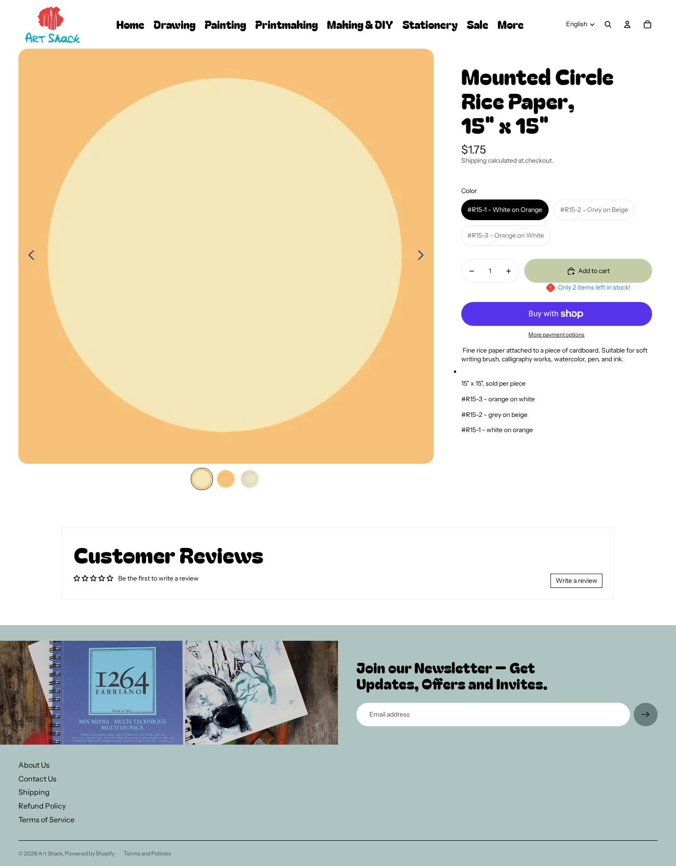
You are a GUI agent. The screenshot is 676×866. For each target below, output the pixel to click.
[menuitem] (510, 24)
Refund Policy (42, 805)
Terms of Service (46, 819)
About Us (34, 764)
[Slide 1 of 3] (202, 479)
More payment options (556, 335)
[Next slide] (423, 256)
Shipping (34, 792)
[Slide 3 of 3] (250, 479)
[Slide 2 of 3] (226, 479)
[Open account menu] (627, 24)
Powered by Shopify (90, 853)
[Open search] (608, 24)
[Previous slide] (28, 256)
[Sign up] (646, 715)
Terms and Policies (147, 853)
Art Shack (50, 853)
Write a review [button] (576, 580)
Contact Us (37, 778)
